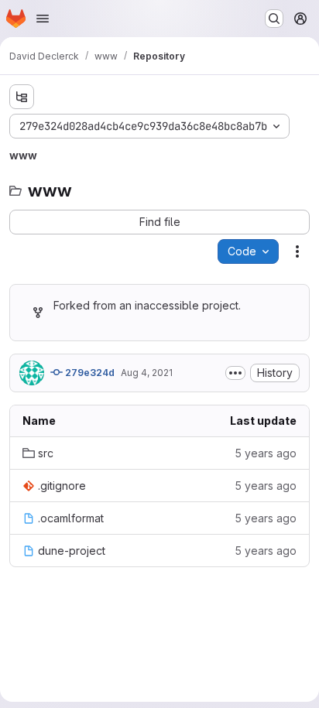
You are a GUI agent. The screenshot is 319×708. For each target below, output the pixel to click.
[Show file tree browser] (21, 96)
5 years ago (266, 453)
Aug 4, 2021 (147, 372)
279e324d (89, 372)
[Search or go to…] (274, 18)
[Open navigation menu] (42, 18)
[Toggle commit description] (235, 373)
